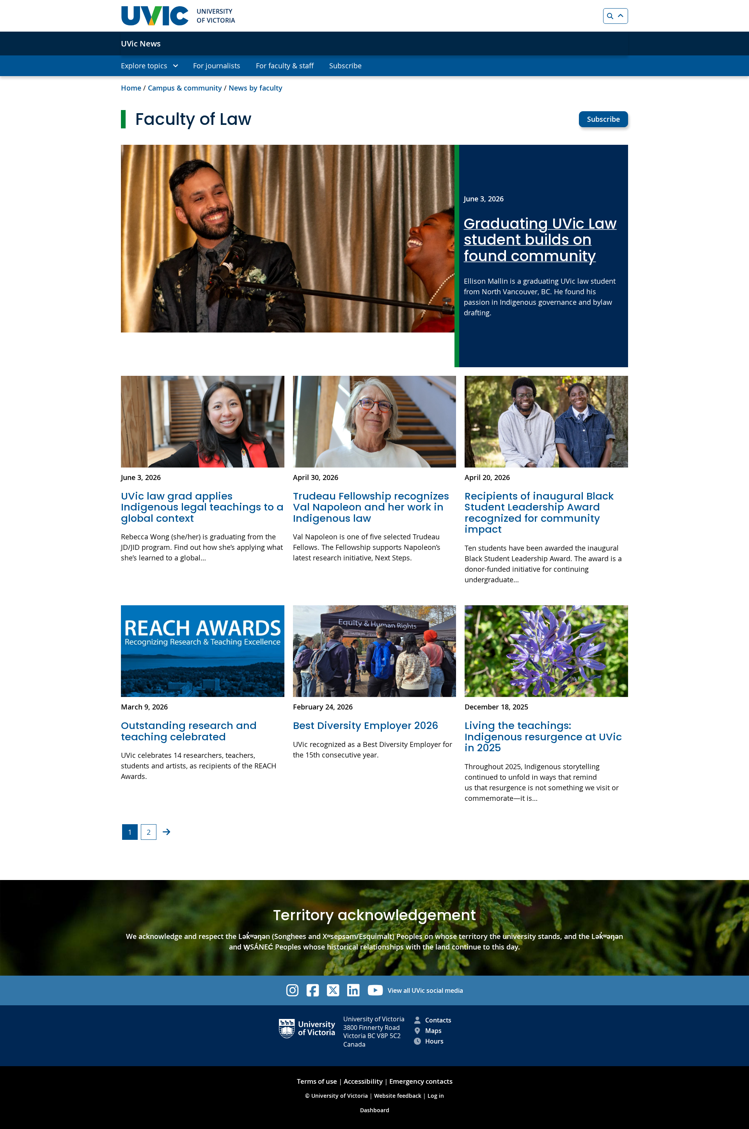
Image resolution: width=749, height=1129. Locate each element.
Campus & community (185, 87)
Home (131, 87)
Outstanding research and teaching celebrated (189, 731)
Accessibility (363, 1081)
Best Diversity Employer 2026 (367, 725)
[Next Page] (166, 832)
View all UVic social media (425, 990)
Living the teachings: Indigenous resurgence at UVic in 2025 (543, 736)
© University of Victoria (337, 1095)
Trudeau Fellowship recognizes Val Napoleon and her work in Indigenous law (371, 507)
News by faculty (255, 87)
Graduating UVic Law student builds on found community (540, 240)
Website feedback (397, 1095)
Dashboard (374, 1110)
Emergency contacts (421, 1081)
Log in (436, 1095)
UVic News (141, 43)
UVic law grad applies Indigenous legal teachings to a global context (202, 507)
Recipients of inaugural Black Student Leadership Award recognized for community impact (539, 513)
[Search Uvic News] (615, 16)
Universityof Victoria (216, 15)
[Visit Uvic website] (155, 15)
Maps (433, 1030)
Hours (434, 1041)
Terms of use (317, 1081)
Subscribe (603, 119)
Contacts (438, 1020)
